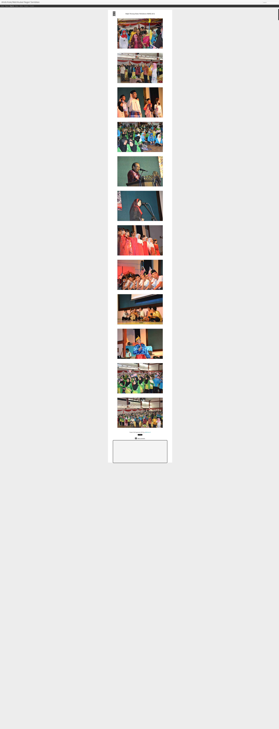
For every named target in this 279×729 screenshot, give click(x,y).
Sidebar (21, 6)
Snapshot (26, 6)
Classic (2, 6)
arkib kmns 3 (148, 432)
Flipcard (7, 6)
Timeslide (31, 6)
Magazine (12, 6)
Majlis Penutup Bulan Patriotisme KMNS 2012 (140, 14)
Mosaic (17, 6)
